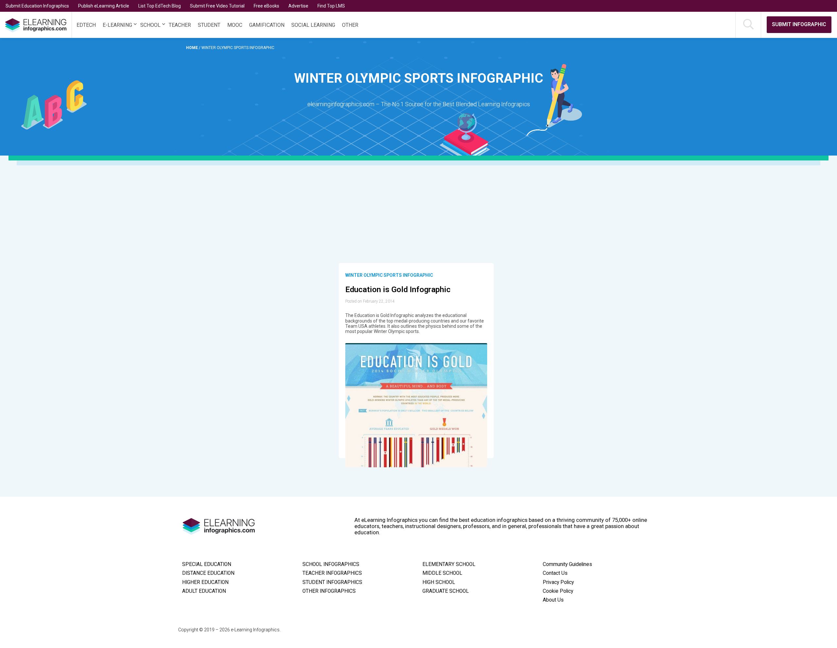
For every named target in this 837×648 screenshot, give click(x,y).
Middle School (442, 573)
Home (192, 47)
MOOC (234, 25)
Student (209, 25)
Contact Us (555, 573)
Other (350, 25)
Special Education (206, 564)
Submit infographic (799, 24)
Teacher (180, 25)
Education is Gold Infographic (398, 289)
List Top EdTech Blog (159, 5)
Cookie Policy (558, 591)
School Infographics (330, 564)
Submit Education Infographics (37, 5)
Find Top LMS (331, 5)
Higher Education (205, 582)
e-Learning (117, 25)
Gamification (266, 25)
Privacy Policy (558, 582)
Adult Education (204, 591)
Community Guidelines (567, 564)
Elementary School (448, 564)
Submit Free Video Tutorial (217, 5)
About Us (553, 600)
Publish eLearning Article (103, 5)
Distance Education (208, 573)
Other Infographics (329, 591)
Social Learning (313, 25)
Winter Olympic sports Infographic (389, 275)
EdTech (86, 25)
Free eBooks (266, 5)
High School (438, 582)
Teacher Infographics (332, 573)
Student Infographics (332, 582)
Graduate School (445, 591)
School (150, 25)
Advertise (298, 5)
